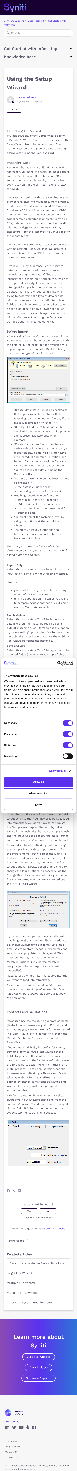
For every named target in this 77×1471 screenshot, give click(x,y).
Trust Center (11, 1441)
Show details (57, 770)
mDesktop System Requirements (30, 1302)
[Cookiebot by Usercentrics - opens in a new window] (57, 663)
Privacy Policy (12, 1446)
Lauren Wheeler (27, 97)
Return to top (16, 1240)
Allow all (38, 781)
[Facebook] (8, 1190)
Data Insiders (38, 1367)
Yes (29, 1211)
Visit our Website (38, 1356)
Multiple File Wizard (21, 1283)
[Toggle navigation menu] (67, 7)
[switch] (68, 734)
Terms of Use (12, 1452)
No (48, 1211)
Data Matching (36, 20)
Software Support (14, 20)
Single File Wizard (19, 1273)
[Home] (18, 7)
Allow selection (38, 793)
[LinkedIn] (19, 1190)
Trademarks (11, 1457)
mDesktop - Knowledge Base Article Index (36, 1263)
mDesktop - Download (22, 1292)
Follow (14, 109)
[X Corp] (13, 1190)
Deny (38, 804)
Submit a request (53, 1228)
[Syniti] (14, 1412)
